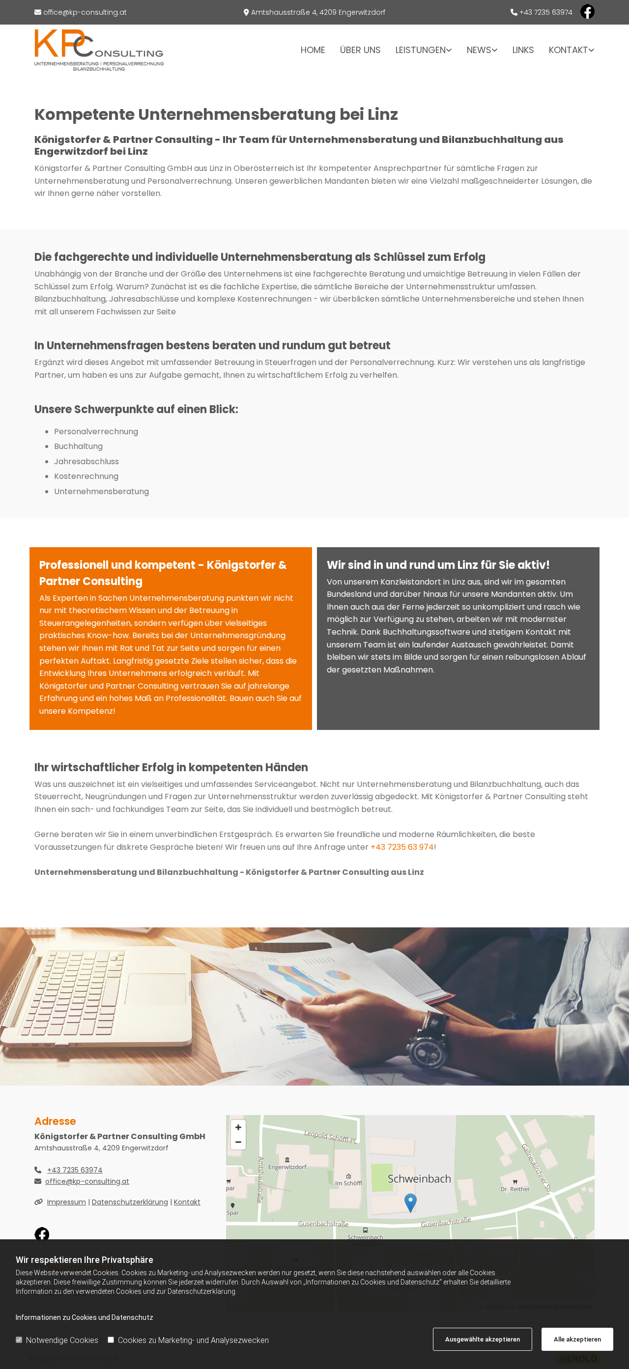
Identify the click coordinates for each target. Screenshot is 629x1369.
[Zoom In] (238, 1127)
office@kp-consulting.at (85, 12)
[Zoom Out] (238, 1142)
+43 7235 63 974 (402, 847)
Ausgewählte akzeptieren (482, 1339)
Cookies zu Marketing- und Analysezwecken (193, 1340)
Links (523, 50)
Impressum (66, 1202)
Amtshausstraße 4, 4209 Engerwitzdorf (318, 12)
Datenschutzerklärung (130, 1202)
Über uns (360, 50)
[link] (416, 50)
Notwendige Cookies (62, 1340)
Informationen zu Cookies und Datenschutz (84, 1317)
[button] (410, 1203)
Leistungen (421, 50)
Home (313, 50)
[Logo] (99, 50)
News (479, 50)
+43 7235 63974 (75, 1170)
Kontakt (568, 50)
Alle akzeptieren (577, 1339)
